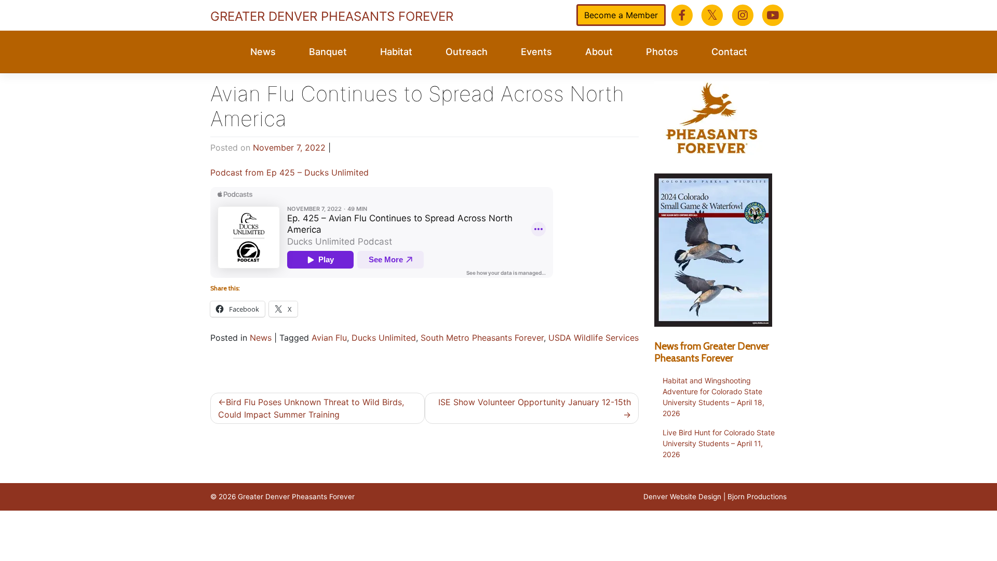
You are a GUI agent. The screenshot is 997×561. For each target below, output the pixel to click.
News (263, 51)
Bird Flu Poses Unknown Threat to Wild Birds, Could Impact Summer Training (311, 408)
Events (536, 51)
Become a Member (621, 15)
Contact (729, 51)
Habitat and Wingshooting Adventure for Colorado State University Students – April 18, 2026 (713, 397)
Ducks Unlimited (384, 337)
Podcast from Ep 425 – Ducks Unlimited (289, 172)
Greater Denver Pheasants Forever (331, 16)
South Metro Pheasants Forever (482, 337)
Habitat (396, 51)
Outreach (467, 51)
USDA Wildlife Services (593, 337)
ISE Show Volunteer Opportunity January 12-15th (534, 402)
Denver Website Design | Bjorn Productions (715, 496)
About (599, 51)
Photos (662, 51)
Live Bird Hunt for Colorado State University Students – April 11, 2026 (719, 443)
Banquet (328, 51)
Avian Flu (329, 337)
